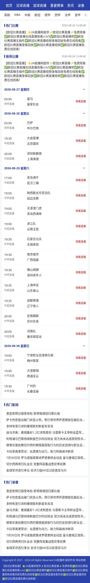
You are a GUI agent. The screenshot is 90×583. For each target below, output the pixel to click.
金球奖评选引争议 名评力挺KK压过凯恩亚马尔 (36, 470)
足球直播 (23, 5)
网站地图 (81, 560)
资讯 (70, 5)
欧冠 (37, 15)
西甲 (57, 15)
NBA (17, 15)
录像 (81, 5)
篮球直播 (39, 5)
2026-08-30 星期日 (16, 346)
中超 (27, 15)
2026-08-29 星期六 (16, 168)
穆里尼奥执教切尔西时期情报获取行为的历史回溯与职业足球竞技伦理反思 (46, 445)
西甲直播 (9, 104)
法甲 (68, 15)
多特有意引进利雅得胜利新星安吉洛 (29, 426)
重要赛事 (57, 5)
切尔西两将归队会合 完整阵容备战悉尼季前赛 (36, 464)
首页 (9, 5)
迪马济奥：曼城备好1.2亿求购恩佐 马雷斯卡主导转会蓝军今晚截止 (46, 432)
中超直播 (9, 143)
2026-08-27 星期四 (16, 89)
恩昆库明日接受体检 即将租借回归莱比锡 (33, 413)
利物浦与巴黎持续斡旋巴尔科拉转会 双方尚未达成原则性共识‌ (46, 439)
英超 (7, 15)
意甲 (78, 15)
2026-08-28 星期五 (16, 113)
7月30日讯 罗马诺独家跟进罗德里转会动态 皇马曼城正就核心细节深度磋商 (46, 458)
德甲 (47, 15)
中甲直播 (9, 198)
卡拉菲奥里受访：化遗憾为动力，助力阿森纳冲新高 (40, 451)
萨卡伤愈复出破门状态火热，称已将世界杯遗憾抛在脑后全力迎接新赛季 (46, 420)
